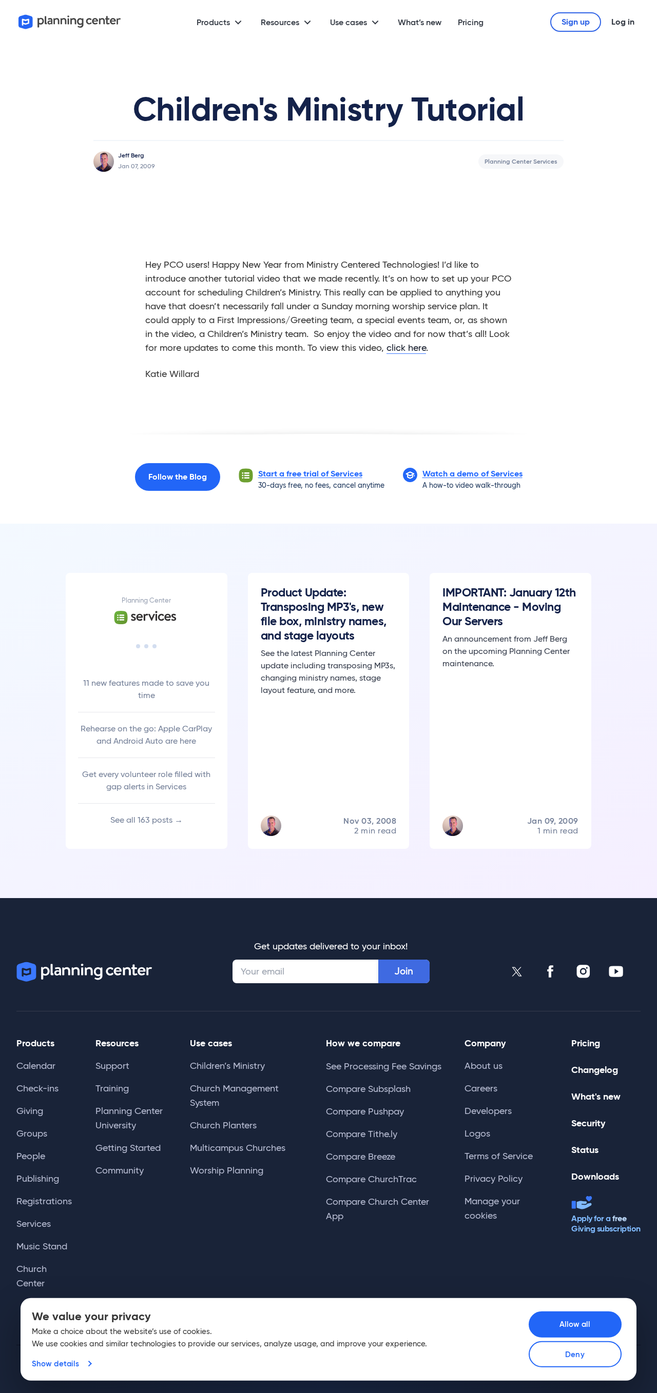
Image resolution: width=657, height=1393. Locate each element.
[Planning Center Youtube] (616, 971)
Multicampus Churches (237, 1147)
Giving (29, 1111)
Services (33, 1223)
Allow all (575, 1324)
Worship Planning (226, 1170)
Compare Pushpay (365, 1111)
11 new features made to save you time (146, 689)
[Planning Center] (69, 22)
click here (406, 347)
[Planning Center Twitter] (517, 971)
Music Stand (41, 1246)
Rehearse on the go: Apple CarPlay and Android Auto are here (146, 735)
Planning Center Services (521, 161)
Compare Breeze (360, 1156)
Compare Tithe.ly (361, 1134)
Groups (31, 1133)
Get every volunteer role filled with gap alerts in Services (146, 780)
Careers (481, 1088)
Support (112, 1065)
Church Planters (223, 1125)
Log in (622, 21)
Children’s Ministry (227, 1065)
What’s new (419, 22)
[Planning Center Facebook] (550, 971)
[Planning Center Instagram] (583, 971)
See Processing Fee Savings (383, 1066)
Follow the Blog (177, 476)
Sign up (576, 21)
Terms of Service (499, 1156)
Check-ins (37, 1088)
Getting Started (128, 1147)
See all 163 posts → (146, 820)
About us (484, 1065)
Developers (488, 1111)
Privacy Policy (494, 1178)
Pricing (471, 22)
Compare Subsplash (368, 1088)
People (30, 1156)
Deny (574, 1354)
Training (112, 1088)
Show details (55, 1363)
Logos (477, 1133)
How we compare (363, 1043)
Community (119, 1170)
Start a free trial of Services (310, 473)
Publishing (37, 1178)
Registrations (44, 1201)
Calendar (35, 1065)
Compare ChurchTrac (371, 1179)
